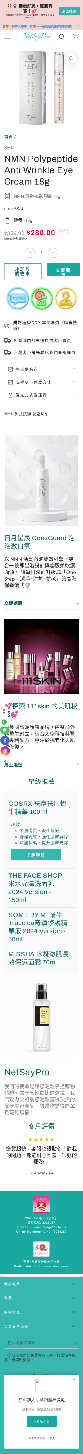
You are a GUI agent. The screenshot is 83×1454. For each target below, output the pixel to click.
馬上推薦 (69, 11)
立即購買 (63, 272)
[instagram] (5, 750)
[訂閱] (76, 1343)
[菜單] (7, 37)
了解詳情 (36, 854)
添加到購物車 (22, 271)
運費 (22, 238)
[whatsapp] (5, 731)
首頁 (8, 136)
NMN (9, 147)
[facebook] (5, 741)
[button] (61, 37)
